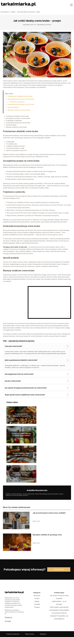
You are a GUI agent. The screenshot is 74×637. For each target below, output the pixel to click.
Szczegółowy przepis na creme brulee (21, 99)
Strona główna (4, 12)
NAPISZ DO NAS (58, 569)
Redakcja (8, 617)
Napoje (37, 601)
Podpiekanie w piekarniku (17, 102)
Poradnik (37, 604)
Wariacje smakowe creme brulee (19, 110)
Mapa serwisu (29, 634)
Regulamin (43, 634)
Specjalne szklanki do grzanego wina (47, 535)
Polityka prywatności (12, 634)
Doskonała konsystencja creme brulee (21, 104)
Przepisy (13, 12)
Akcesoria (37, 595)
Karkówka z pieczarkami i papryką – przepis (21, 474)
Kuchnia (36, 598)
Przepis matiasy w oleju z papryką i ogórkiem (21, 454)
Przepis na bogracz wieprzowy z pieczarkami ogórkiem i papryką (21, 415)
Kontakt (8, 621)
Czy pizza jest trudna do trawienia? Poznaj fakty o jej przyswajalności (59, 616)
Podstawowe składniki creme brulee (20, 96)
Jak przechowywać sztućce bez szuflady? (49, 513)
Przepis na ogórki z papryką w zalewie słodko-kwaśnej (21, 434)
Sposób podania (13, 107)
